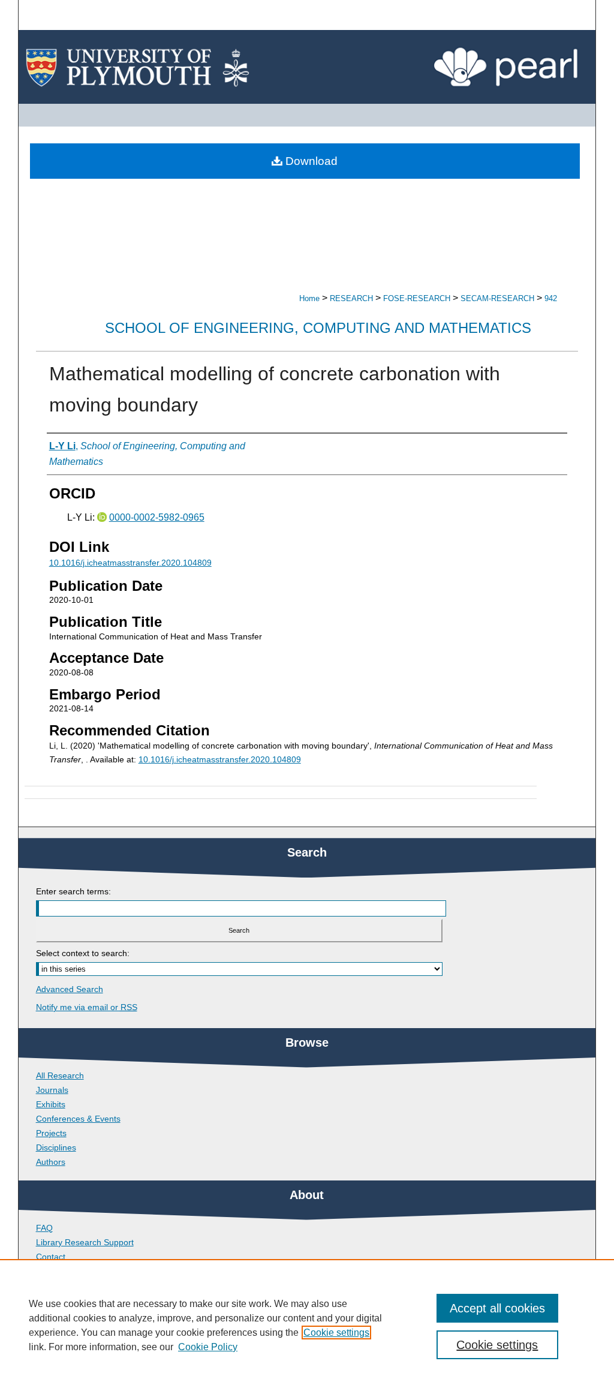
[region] (307, 1325)
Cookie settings (336, 1332)
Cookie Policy (207, 1347)
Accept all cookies (497, 1308)
